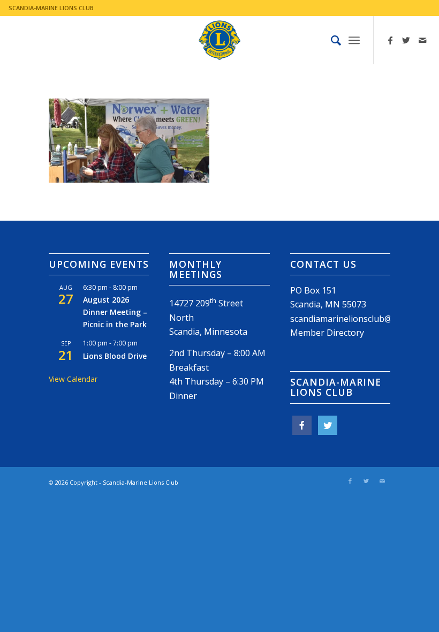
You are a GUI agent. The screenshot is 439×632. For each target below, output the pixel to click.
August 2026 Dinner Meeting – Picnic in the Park (115, 312)
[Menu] (354, 40)
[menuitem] (330, 40)
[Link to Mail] (422, 40)
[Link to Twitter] (406, 40)
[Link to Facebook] (390, 40)
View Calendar (73, 379)
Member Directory (327, 332)
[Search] (330, 40)
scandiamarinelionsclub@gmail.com (361, 319)
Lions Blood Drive (115, 356)
